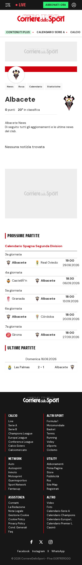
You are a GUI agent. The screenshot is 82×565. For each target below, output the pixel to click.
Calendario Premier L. (60, 523)
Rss (49, 480)
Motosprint (15, 476)
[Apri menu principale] (8, 5)
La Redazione (16, 507)
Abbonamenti (55, 464)
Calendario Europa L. (59, 519)
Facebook (23, 551)
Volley (50, 442)
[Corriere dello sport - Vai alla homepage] (40, 18)
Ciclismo (52, 450)
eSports (52, 445)
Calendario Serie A (51, 32)
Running (52, 437)
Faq (10, 531)
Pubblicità (53, 476)
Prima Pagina (54, 468)
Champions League (20, 433)
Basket (51, 429)
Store (50, 472)
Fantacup (14, 488)
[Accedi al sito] (74, 5)
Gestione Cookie (18, 515)
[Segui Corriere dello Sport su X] (41, 542)
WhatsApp (58, 551)
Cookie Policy (16, 519)
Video (50, 503)
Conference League (20, 442)
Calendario (35, 86)
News (10, 86)
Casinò (51, 527)
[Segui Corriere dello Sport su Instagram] (50, 542)
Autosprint (14, 468)
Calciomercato (17, 450)
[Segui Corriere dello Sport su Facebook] (31, 542)
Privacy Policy (16, 523)
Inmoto (12, 472)
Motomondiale (55, 425)
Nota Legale (15, 511)
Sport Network (17, 484)
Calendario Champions (61, 515)
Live (22, 5)
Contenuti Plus (18, 32)
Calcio (75, 32)
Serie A (12, 425)
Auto (11, 464)
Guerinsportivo (17, 480)
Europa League (17, 437)
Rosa (21, 86)
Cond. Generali (17, 527)
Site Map (52, 484)
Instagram (38, 551)
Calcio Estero (16, 445)
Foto (49, 507)
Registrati (53, 488)
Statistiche (54, 86)
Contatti (13, 503)
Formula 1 (52, 421)
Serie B (12, 429)
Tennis (51, 433)
